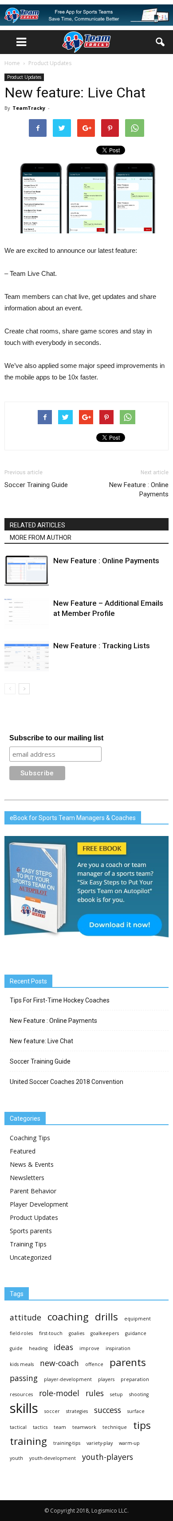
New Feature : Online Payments (139, 489)
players (106, 1379)
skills (24, 1408)
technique (114, 1427)
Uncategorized (30, 1257)
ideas (63, 1347)
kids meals (22, 1364)
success (107, 1410)
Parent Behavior (33, 1191)
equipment (137, 1319)
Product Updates (24, 77)
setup (116, 1394)
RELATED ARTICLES (37, 525)
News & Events (32, 1164)
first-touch (51, 1333)
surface (136, 1411)
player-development (68, 1379)
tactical (18, 1427)
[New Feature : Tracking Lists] (26, 656)
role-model (59, 1393)
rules (95, 1393)
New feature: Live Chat (41, 1041)
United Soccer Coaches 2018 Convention (66, 1081)
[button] (160, 42)
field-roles (21, 1333)
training (28, 1441)
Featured (22, 1151)
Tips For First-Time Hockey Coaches (60, 1000)
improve (89, 1348)
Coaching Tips (30, 1138)
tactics (40, 1427)
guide (16, 1348)
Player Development (39, 1204)
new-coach (59, 1363)
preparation (135, 1379)
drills (106, 1316)
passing (24, 1378)
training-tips (66, 1443)
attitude (25, 1317)
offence (94, 1364)
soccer (52, 1411)
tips (142, 1425)
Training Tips (28, 1244)
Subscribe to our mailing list (56, 738)
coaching (68, 1316)
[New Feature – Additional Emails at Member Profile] (26, 613)
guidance (135, 1333)
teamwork (84, 1427)
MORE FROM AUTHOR (40, 537)
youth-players (107, 1457)
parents (128, 1362)
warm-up (129, 1443)
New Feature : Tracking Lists (101, 645)
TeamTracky (28, 107)
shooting (139, 1394)
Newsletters (27, 1177)
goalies (76, 1333)
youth (16, 1458)
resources (21, 1394)
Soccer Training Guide (36, 485)
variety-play (99, 1443)
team (60, 1427)
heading (38, 1348)
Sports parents (31, 1231)
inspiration (118, 1348)
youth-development (52, 1458)
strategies (77, 1411)
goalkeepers (104, 1333)
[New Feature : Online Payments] (26, 571)
